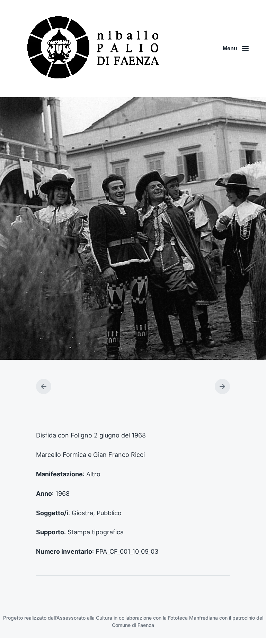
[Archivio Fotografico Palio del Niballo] (93, 48)
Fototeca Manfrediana (193, 618)
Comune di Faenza (133, 625)
